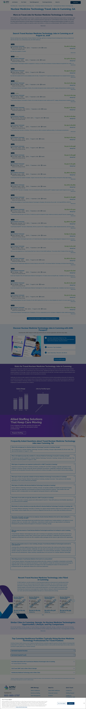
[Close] (84, 703)
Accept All (71, 703)
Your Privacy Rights (61, 703)
